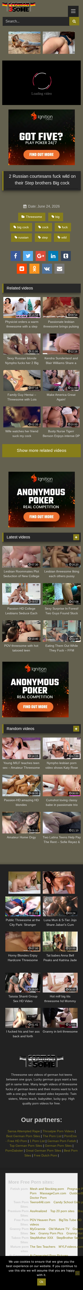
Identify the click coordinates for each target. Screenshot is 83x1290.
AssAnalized (38, 1211)
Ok (41, 1282)
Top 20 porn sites (62, 1211)
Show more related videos (41, 450)
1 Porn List (37, 1141)
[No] (77, 1273)
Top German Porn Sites (26, 1145)
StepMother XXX (41, 1237)
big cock (23, 227)
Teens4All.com (40, 1202)
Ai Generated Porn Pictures (49, 1255)
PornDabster (14, 1150)
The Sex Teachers (42, 1246)
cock (45, 227)
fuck (65, 227)
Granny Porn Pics (51, 1233)
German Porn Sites (58, 1145)
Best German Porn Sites (23, 1136)
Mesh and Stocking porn (47, 1189)
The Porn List (52, 1136)
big (57, 216)
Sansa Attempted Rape (24, 1131)
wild (64, 237)
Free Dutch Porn (45, 1155)
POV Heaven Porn (43, 1220)
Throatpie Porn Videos (58, 1131)
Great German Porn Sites (43, 1150)
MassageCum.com (53, 1193)
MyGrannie (37, 1229)
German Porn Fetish (61, 1141)
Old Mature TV (59, 1229)
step (45, 237)
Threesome (34, 216)
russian (23, 237)
